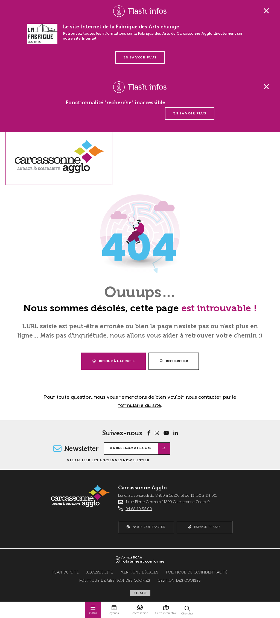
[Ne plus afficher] (266, 10)
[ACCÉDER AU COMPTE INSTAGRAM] (157, 433)
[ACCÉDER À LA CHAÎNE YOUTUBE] (166, 433)
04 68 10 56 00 (139, 509)
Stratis (140, 593)
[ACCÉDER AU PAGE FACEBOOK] (148, 433)
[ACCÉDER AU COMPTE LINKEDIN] (175, 433)
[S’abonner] (164, 448)
